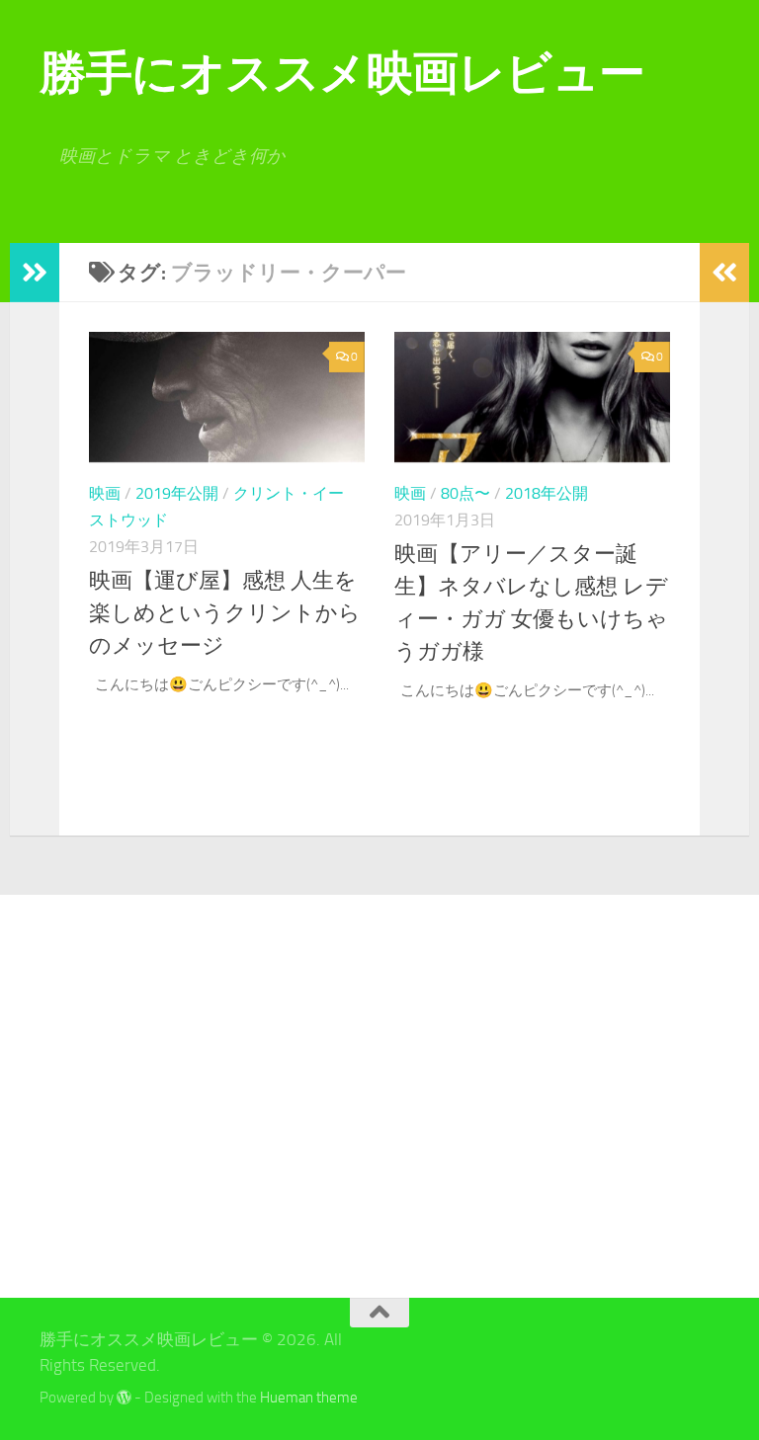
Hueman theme (309, 1397)
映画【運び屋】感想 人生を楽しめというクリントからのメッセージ (225, 613)
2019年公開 (176, 493)
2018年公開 (546, 493)
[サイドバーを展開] (34, 272)
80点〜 (465, 493)
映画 (105, 493)
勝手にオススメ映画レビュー (342, 72)
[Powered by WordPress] (124, 1398)
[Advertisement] (146, 1096)
